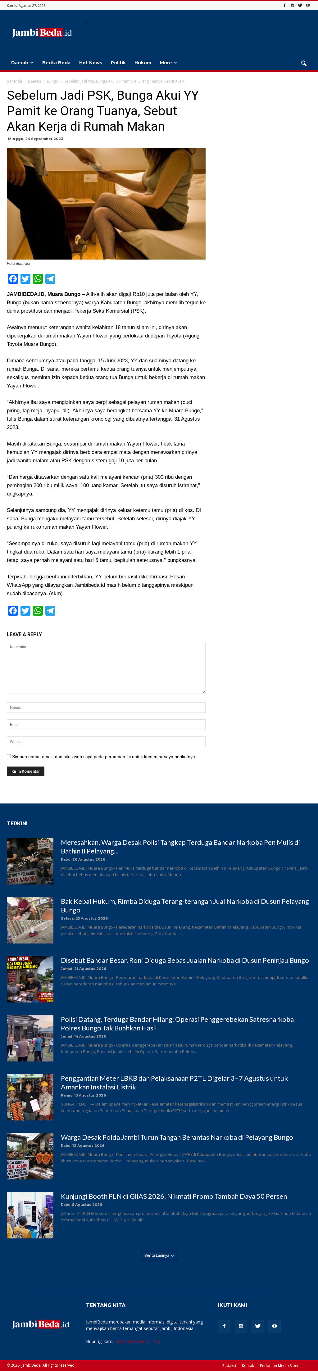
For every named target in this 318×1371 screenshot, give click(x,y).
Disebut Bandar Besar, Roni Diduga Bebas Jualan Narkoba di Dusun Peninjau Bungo (185, 960)
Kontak (248, 1365)
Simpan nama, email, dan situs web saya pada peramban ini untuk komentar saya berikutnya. (104, 756)
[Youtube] (307, 5)
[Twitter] (300, 5)
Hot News (90, 63)
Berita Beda (56, 63)
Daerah (19, 63)
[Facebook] (284, 5)
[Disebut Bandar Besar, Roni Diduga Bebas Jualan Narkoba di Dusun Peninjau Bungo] (30, 979)
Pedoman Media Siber (279, 1365)
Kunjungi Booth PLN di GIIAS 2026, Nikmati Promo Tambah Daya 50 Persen (174, 1196)
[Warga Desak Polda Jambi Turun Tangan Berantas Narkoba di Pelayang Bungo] (30, 1156)
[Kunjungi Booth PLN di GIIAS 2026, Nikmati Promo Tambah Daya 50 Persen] (30, 1215)
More (166, 63)
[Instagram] (292, 5)
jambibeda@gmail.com (138, 1341)
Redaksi (229, 1365)
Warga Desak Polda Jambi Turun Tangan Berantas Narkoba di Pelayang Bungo (177, 1137)
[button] (303, 63)
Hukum (142, 63)
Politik (118, 63)
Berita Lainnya (156, 1255)
